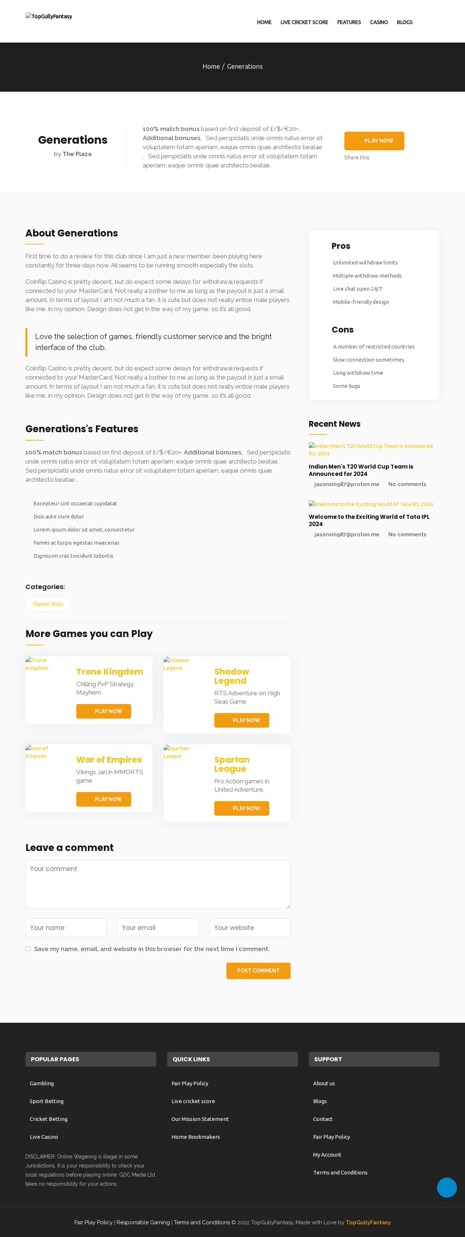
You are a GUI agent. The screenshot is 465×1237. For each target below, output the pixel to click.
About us (324, 1083)
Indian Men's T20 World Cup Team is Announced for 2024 (361, 470)
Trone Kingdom (109, 671)
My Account (327, 1155)
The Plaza (77, 154)
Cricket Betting (49, 1119)
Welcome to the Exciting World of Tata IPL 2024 (369, 520)
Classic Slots (48, 604)
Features (349, 22)
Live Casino (44, 1137)
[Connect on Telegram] (447, 1188)
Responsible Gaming (143, 1222)
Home (264, 22)
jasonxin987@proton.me (347, 484)
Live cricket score (304, 22)
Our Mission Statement (200, 1119)
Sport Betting (47, 1101)
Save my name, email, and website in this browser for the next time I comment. (152, 948)
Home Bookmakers (195, 1137)
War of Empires (109, 759)
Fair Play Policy (189, 1083)
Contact (323, 1119)
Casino (379, 22)
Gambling (42, 1083)
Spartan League (232, 764)
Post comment (258, 971)
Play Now (378, 141)
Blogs (405, 22)
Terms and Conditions (340, 1172)
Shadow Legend (231, 676)
